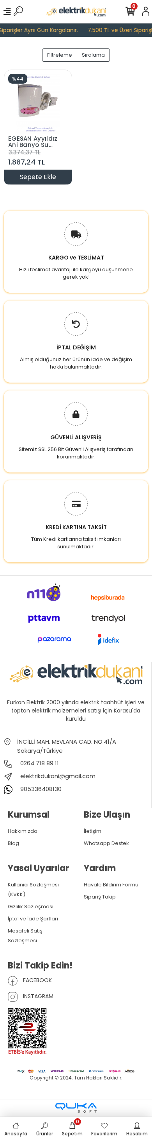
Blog (13, 843)
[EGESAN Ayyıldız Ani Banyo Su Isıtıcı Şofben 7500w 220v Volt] (38, 103)
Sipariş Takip (100, 896)
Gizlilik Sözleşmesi (30, 906)
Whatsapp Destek (106, 843)
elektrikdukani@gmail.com (57, 776)
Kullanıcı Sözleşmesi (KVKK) (33, 889)
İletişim (92, 831)
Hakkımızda (22, 831)
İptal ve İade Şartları (33, 918)
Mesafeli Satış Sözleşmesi (25, 935)
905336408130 (40, 789)
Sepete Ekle (38, 176)
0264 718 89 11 (39, 763)
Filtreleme (59, 55)
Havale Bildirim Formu (111, 884)
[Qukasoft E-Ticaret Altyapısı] (76, 1108)
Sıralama (93, 55)
